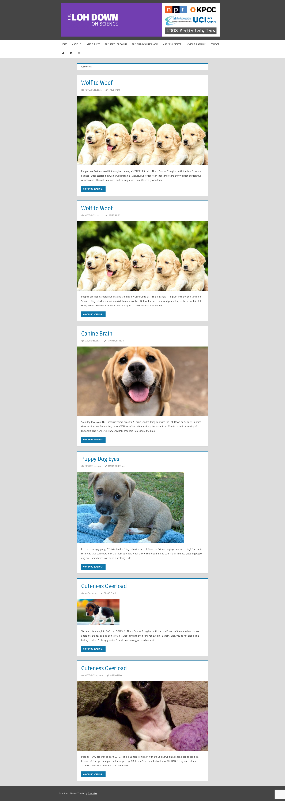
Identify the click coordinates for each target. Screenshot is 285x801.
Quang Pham (110, 593)
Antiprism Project (172, 44)
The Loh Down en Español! (145, 44)
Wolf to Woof (97, 82)
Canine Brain (97, 333)
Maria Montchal (116, 466)
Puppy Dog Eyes (100, 458)
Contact (215, 44)
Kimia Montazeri (116, 340)
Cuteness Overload (104, 585)
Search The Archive (195, 44)
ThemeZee (92, 793)
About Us (76, 44)
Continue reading (92, 189)
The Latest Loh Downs (116, 44)
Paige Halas (114, 89)
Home (64, 44)
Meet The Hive (93, 44)
